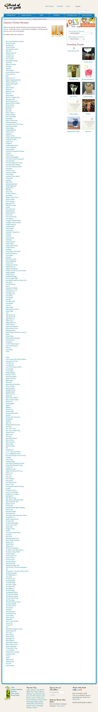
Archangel (8, 66)
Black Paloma (10, 95)
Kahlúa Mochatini (10, 330)
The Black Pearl (73, 79)
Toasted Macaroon (11, 613)
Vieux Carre (9, 633)
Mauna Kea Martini (11, 376)
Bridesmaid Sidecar (11, 122)
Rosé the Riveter (10, 513)
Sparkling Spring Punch (12, 538)
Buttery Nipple (10, 128)
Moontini (8, 415)
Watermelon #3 (10, 638)
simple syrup (40, 698)
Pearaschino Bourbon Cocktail (14, 465)
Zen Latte (8, 663)
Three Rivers (9, 607)
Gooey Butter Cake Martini (13, 251)
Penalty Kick (9, 467)
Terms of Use (15, 693)
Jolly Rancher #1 (10, 315)
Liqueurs (38, 695)
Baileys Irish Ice (10, 78)
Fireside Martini (10, 211)
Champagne (39, 705)
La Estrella (9, 342)
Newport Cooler (10, 432)
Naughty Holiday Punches (13, 424)
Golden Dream (10, 243)
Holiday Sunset (10, 274)
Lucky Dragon (9, 371)
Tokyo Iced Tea (10, 617)
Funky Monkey (10, 228)
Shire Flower (73, 97)
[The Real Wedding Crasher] (88, 77)
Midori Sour (9, 396)
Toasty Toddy (9, 615)
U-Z (7, 627)
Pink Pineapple (10, 478)
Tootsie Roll (9, 619)
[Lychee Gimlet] (88, 60)
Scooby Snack (10, 521)
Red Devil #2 (9, 496)
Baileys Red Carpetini (12, 84)
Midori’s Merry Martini (12, 398)
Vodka (28, 690)
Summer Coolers (31, 705)
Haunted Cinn (9, 263)
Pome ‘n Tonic (10, 484)
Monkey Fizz (9, 409)
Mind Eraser (9, 401)
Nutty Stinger (9, 444)
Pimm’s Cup (9, 473)
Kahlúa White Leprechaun (13, 338)
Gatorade (8, 234)
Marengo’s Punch (11, 374)
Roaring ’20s (9, 505)
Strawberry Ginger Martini (13, 552)
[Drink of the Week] (13, 9)
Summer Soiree (10, 559)
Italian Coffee (9, 307)
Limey (7, 357)
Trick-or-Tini (9, 623)
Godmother (9, 240)
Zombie (88, 114)
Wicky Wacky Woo (73, 51)
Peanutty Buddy (10, 461)
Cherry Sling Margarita (12, 157)
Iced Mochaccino (10, 284)
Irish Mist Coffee (10, 301)
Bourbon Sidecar (10, 114)
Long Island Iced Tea (11, 361)
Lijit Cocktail (9, 349)
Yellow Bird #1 (10, 659)
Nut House (9, 436)
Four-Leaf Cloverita (11, 216)
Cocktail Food (71, 15)
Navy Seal (9, 426)
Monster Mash (10, 411)
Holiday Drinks (30, 703)
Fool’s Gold (9, 215)
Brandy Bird (9, 118)
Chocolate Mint (10, 161)
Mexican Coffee (10, 386)
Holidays (33, 690)
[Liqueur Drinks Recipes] (57, 31)
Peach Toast (9, 459)
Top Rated (60, 6)
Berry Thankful (10, 87)
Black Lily (8, 93)
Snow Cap (8, 534)
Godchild (8, 236)
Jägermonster (9, 320)
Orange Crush (9, 450)
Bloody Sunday (10, 105)
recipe (39, 699)
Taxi (7, 569)
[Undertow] (88, 129)
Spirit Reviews (39, 703)
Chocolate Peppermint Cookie (14, 163)
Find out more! (61, 706)
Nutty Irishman (10, 440)
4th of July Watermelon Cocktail (15, 41)
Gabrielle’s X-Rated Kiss (12, 232)
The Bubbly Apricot (11, 575)
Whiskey (41, 692)
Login (12, 687)
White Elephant (10, 640)
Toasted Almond (10, 611)
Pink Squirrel (9, 480)
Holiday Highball (10, 272)
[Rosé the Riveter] (88, 94)
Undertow (88, 131)
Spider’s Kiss (9, 542)
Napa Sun (8, 423)
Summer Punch (10, 557)
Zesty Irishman (10, 665)
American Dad (10, 57)
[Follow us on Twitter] (73, 690)
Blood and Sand (10, 99)
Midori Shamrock (10, 394)
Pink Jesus (9, 476)
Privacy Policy (15, 695)
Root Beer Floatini (11, 511)
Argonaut (8, 68)
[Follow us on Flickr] (79, 690)
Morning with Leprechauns (13, 417)
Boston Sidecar (10, 112)
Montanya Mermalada (12, 413)
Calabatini (8, 134)
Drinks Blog (11, 15)
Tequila (36, 692)
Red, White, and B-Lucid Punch (14, 500)
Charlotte (8, 153)
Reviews (57, 15)
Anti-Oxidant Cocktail (12, 60)
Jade (7, 313)
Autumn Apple (10, 70)
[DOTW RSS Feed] (81, 690)
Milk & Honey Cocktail (12, 399)
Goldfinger (8, 249)
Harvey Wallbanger (11, 261)
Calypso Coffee (10, 136)
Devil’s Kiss (9, 191)
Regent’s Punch (10, 503)
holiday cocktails (38, 701)
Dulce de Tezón (10, 199)
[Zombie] (88, 112)
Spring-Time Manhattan (12, 548)
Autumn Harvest (10, 74)
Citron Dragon (9, 174)
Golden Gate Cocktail (12, 245)
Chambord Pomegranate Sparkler (15, 151)
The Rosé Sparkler (11, 604)
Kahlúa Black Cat (11, 322)
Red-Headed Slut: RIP (12, 502)
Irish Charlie (9, 295)
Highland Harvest (10, 267)
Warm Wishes (10, 634)
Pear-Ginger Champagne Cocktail (15, 463)
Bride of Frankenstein (12, 120)
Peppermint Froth (10, 469)
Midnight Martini (10, 392)
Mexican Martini (10, 388)
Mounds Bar (9, 419)
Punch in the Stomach (12, 492)
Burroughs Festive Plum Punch (14, 124)
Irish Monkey (9, 303)
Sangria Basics (10, 517)
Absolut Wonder (10, 47)
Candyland (9, 143)
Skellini (8, 530)
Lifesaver (8, 347)
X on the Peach (10, 650)
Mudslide (8, 421)
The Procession (10, 600)
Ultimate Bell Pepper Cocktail (14, 629)
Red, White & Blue (11, 498)
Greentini (8, 257)
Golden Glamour (10, 247)
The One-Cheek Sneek (12, 598)
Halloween (29, 694)
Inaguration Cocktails (12, 288)
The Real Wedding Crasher (13, 602)
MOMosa (8, 407)
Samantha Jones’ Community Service (16, 515)
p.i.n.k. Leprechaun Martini (13, 451)
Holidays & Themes (31, 707)
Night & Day (9, 434)
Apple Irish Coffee (11, 64)
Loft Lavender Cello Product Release (16, 359)
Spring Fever (9, 546)
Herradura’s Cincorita (11, 265)
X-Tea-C (8, 656)
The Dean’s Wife (10, 579)
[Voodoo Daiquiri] (74, 112)
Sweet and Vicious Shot (12, 565)
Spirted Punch (10, 544)
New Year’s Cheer (11, 428)
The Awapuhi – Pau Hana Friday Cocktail (17, 571)
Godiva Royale (10, 238)
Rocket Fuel (9, 509)
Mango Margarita (10, 372)
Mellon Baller (9, 380)
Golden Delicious (10, 242)
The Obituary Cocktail (12, 596)
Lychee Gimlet (88, 62)
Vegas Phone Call (11, 631)
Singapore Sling (10, 528)
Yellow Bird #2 (10, 661)
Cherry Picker (9, 155)
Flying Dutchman (10, 213)
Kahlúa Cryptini (10, 324)
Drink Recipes (26, 15)
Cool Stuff (32, 695)
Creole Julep (9, 178)
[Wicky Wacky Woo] (74, 49)
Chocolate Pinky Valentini (13, 164)
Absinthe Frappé (10, 43)
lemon (28, 699)
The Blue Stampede (11, 573)
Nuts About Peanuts (11, 438)
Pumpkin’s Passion (11, 490)
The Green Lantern (11, 584)
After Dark (8, 51)
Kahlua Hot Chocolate (12, 326)
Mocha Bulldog (10, 403)
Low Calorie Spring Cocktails (14, 367)
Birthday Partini (10, 91)
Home (68, 6)
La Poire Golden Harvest (12, 344)
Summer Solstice (10, 561)
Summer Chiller (10, 554)
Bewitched (9, 89)
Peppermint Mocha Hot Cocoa (14, 471)
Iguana (8, 286)
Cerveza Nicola (10, 149)
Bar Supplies (86, 15)
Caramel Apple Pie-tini (12, 145)
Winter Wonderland (11, 646)
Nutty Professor (10, 442)
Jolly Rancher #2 (10, 317)
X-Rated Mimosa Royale (12, 652)
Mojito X (8, 405)
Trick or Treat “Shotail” (12, 621)
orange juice (34, 699)
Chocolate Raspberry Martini (14, 166)
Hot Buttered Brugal (11, 276)
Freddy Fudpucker (11, 224)
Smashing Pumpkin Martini (13, 532)
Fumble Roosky (10, 226)
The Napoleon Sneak (11, 592)
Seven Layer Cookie (11, 525)
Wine (41, 15)
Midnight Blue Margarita (74, 131)
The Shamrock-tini (11, 606)
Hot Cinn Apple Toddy (12, 278)
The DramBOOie (10, 581)
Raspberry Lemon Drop (12, 494)
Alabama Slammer (11, 53)
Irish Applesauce (10, 294)
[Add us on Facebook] (75, 690)
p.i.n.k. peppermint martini (13, 453)
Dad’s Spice (9, 182)
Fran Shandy (9, 218)
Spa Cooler (9, 536)
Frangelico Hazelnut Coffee (13, 220)
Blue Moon (9, 109)
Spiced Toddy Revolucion (13, 540)
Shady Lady (9, 527)
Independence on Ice (11, 290)
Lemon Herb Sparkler (12, 346)
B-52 (7, 76)
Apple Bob (9, 62)
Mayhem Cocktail (11, 378)
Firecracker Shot (10, 209)
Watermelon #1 (10, 636)
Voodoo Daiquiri (73, 114)
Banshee (8, 85)
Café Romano (9, 132)
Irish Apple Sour (10, 292)
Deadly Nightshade (11, 186)
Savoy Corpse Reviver (12, 519)
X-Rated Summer (10, 654)
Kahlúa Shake (10, 336)
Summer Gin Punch (11, 555)
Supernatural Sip (10, 563)
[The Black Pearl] (74, 77)
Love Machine (10, 363)
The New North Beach (12, 594)
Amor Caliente (10, 59)
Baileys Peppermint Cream (13, 80)
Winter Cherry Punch (11, 644)
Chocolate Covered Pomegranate (15, 159)
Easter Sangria (10, 201)
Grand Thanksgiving (11, 253)
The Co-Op (9, 577)
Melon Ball (9, 382)
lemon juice (39, 694)
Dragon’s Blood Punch (12, 197)
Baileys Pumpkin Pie (11, 82)
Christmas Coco (10, 170)
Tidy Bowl (8, 609)
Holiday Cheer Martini (12, 268)
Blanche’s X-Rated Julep (13, 97)
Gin (34, 694)
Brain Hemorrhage (11, 116)
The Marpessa (10, 588)
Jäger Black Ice (10, 319)
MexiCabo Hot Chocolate (13, 384)
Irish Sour (8, 305)
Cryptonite (8, 180)
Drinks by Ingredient (25, 19)
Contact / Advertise (16, 689)
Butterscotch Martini (11, 126)
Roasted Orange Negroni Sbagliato (15, 507)
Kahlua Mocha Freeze (12, 328)
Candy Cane (9, 141)
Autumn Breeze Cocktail (12, 72)
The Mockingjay (10, 590)
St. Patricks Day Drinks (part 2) (14, 550)
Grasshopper (9, 255)
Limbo (7, 351)
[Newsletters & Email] (77, 690)
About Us (13, 691)
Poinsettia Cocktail (11, 482)
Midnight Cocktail (10, 390)
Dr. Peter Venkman (11, 193)
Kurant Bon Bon (10, 340)
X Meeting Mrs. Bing (11, 648)
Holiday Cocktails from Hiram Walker (16, 270)
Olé (7, 448)
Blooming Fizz (10, 107)
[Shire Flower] (74, 94)
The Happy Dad (10, 586)
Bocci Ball (8, 111)
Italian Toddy (9, 311)
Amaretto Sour (10, 55)
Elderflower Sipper (11, 205)
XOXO (7, 658)
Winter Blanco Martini (12, 642)
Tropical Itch (9, 625)
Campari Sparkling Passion (13, 137)
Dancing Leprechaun (11, 184)
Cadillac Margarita (11, 130)
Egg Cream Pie (10, 203)
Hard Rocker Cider (11, 259)
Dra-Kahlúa (9, 195)
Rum (32, 692)
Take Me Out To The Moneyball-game (16, 567)
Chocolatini (9, 168)
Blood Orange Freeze (12, 101)
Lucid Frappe (9, 369)
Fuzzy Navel (9, 230)
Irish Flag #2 (9, 297)
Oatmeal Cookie (10, 446)
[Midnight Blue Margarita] (74, 129)
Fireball (8, 207)
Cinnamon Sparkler (11, 172)
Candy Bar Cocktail (11, 139)
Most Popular (49, 6)
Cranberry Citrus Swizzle (13, 176)
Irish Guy (8, 299)
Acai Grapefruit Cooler (12, 49)
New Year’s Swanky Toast (13, 430)
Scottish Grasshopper (12, 523)
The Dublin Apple (10, 582)
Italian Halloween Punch (12, 309)
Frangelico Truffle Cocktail (13, 222)
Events (34, 698)
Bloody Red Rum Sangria (13, 103)
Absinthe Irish (9, 45)
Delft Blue (8, 189)
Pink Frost (9, 475)
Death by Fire (9, 188)
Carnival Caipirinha (11, 147)
